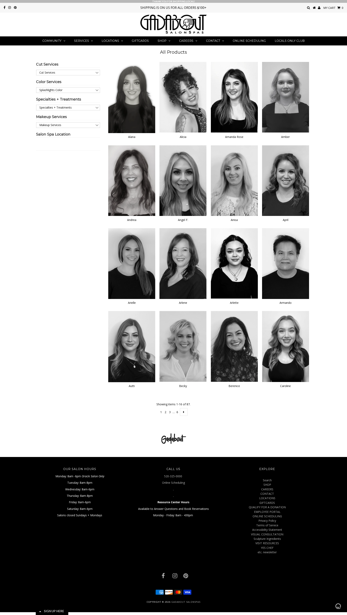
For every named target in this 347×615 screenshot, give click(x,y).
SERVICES (81, 41)
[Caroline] (285, 346)
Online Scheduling (173, 483)
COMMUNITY (51, 41)
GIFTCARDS (140, 41)
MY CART (333, 8)
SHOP (162, 41)
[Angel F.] (182, 180)
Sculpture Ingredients (267, 539)
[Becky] (182, 346)
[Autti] (131, 346)
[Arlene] (182, 263)
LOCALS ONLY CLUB (290, 41)
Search (267, 480)
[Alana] (131, 97)
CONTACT (213, 41)
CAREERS (186, 41)
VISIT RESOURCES (267, 543)
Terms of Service (267, 525)
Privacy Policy (267, 521)
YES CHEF (267, 548)
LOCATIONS (110, 41)
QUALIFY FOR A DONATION (267, 507)
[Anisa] (234, 180)
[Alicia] (182, 97)
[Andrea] (131, 180)
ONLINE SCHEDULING (249, 41)
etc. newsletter (267, 552)
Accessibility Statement (267, 530)
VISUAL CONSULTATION (267, 534)
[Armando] (285, 263)
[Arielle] (131, 263)
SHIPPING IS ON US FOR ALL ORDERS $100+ (173, 7)
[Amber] (285, 97)
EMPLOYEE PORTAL (267, 512)
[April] (285, 180)
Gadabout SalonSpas (185, 601)
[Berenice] (234, 346)
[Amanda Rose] (234, 97)
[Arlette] (234, 263)
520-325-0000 (173, 476)
